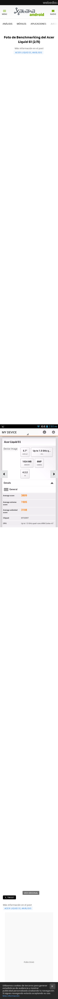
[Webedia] (50, 3)
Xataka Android (29, 12)
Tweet (11, 897)
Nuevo (53, 14)
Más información (11, 995)
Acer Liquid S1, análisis (28, 52)
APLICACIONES (38, 23)
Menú (4, 14)
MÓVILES (21, 23)
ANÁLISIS (7, 23)
